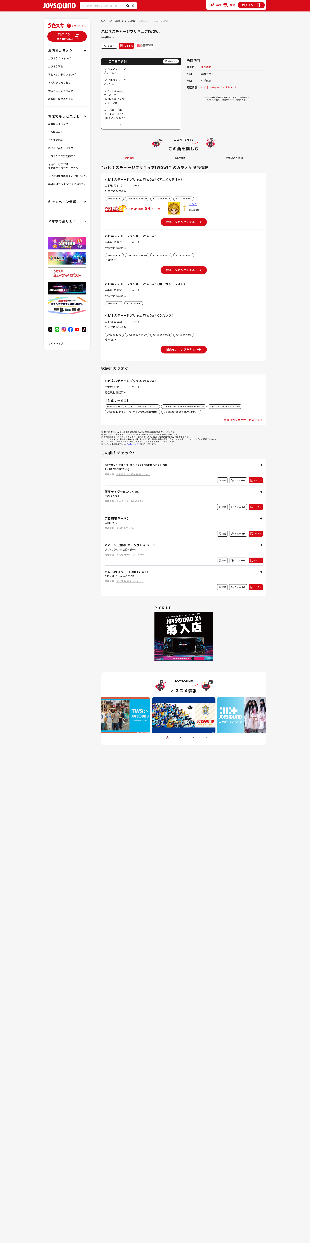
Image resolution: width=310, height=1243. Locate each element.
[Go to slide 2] (167, 737)
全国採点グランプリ (59, 124)
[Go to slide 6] (193, 737)
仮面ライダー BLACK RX (129, 501)
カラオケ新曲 (55, 66)
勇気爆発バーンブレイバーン (131, 554)
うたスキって (78, 25)
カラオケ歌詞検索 (116, 21)
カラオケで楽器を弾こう (62, 156)
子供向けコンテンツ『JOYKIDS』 (67, 184)
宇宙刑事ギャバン (126, 527)
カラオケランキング (59, 58)
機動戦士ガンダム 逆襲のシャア (133, 474)
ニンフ (193, 204)
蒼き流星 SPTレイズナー (130, 581)
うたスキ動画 (55, 140)
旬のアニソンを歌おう (60, 90)
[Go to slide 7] (199, 737)
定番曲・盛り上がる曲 (60, 98)
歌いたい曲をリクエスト (62, 148)
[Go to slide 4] (180, 737)
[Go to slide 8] (206, 737)
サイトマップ (55, 343)
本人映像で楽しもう (59, 82)
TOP (103, 21)
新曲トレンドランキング (62, 74)
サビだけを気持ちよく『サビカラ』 (68, 176)
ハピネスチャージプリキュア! (218, 87)
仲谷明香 (131, 21)
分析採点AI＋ (55, 132)
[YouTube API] (132, 444)
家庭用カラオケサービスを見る (243, 420)
